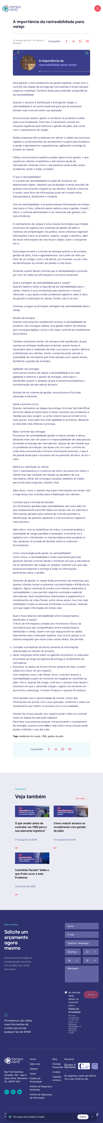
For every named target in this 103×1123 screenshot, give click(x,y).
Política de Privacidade (73, 1025)
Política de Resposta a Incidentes (41, 1088)
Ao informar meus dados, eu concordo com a (74, 1002)
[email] (87, 41)
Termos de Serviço (72, 1029)
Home (33, 1059)
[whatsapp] (80, 41)
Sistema (34, 1068)
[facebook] (66, 41)
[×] (92, 1117)
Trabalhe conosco (56, 1078)
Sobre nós (35, 1064)
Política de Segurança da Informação (41, 1096)
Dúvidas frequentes (57, 1065)
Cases (33, 1073)
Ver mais (82, 798)
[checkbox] (66, 992)
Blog (54, 1059)
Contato (56, 1072)
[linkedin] (73, 41)
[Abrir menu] (97, 8)
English (83, 1117)
